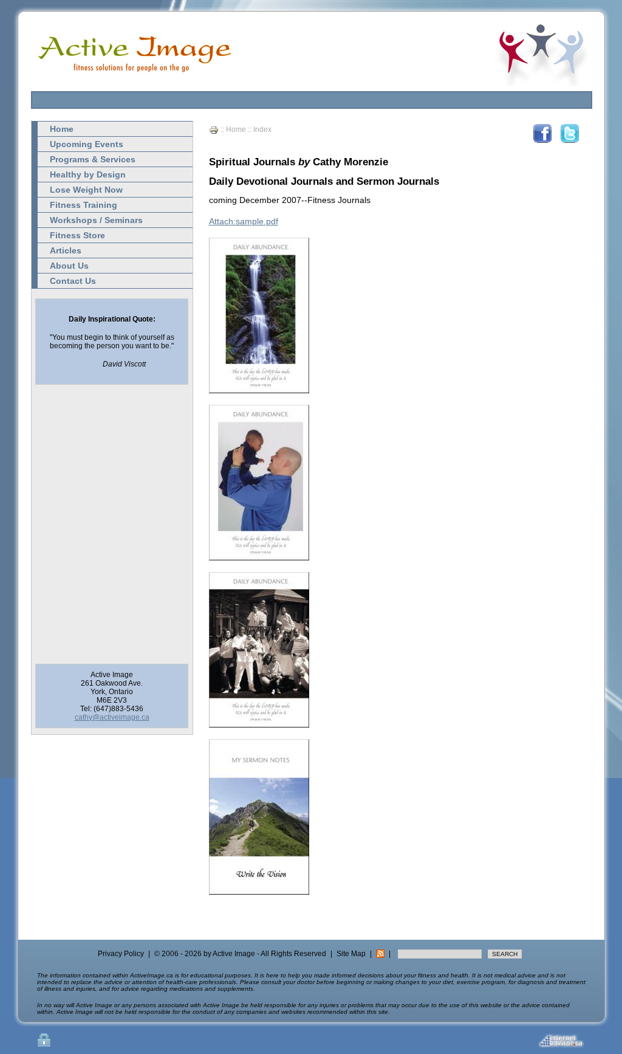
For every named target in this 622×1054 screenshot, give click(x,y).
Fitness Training (83, 205)
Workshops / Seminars (96, 220)
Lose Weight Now (86, 190)
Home (61, 129)
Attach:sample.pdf (243, 221)
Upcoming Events (86, 144)
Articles (65, 250)
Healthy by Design (88, 174)
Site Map (351, 953)
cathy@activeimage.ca (112, 717)
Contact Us (73, 281)
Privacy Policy (121, 953)
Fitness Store (77, 235)
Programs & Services (92, 159)
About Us (69, 265)
